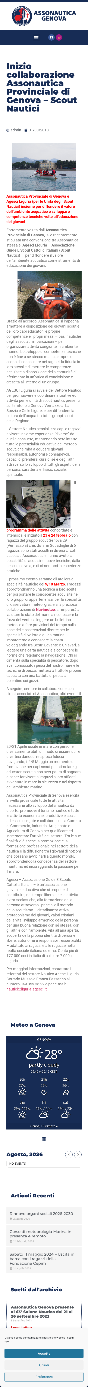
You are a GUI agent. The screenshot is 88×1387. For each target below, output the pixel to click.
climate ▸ (44, 1126)
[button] (36, 37)
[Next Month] (78, 1154)
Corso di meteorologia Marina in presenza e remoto (40, 1234)
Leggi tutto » (21, 1327)
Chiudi (44, 1365)
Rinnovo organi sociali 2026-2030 (41, 1213)
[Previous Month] (69, 1154)
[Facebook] (51, 37)
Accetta (44, 1353)
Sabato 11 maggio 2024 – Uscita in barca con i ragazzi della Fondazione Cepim (42, 1259)
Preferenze (44, 1377)
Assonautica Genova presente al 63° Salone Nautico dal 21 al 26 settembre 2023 (42, 1312)
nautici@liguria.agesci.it (26, 989)
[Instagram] (59, 37)
